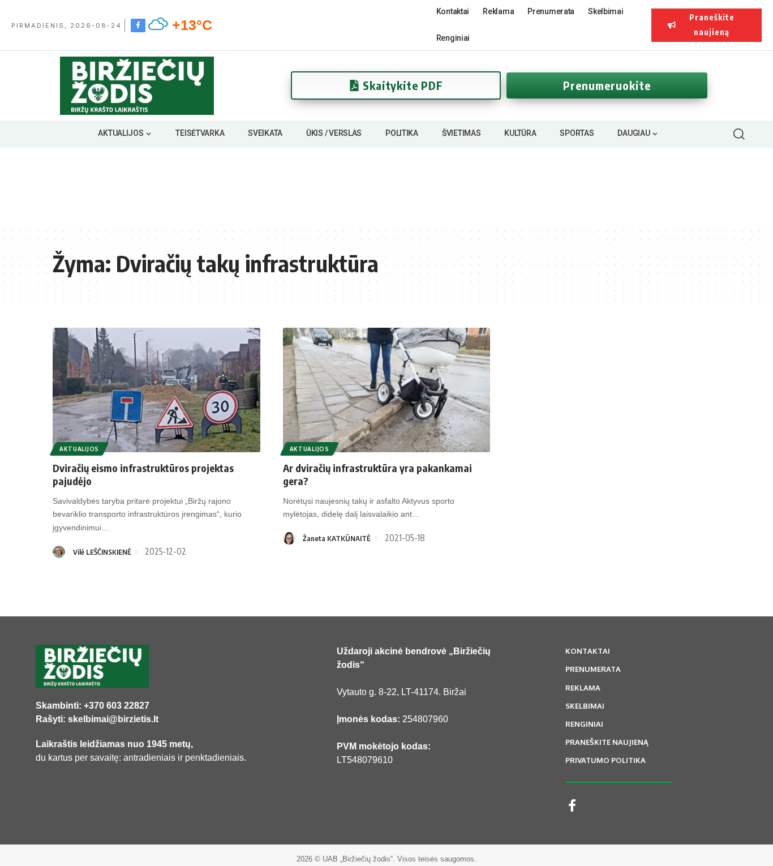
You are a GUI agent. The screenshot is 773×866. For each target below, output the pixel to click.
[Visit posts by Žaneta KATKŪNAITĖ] (289, 538)
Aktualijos (79, 448)
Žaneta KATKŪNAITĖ (337, 538)
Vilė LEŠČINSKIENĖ (102, 551)
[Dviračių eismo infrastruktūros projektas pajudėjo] (156, 390)
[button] (738, 134)
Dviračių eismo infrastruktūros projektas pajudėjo (143, 474)
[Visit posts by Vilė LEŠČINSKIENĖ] (59, 552)
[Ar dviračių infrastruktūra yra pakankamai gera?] (387, 390)
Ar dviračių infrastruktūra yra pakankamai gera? (377, 474)
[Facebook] (138, 25)
